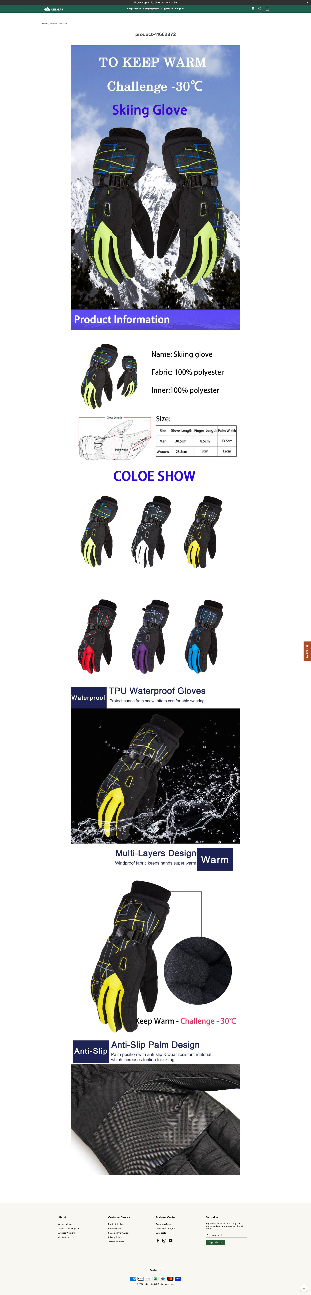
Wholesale (161, 1233)
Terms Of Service (116, 1241)
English (153, 1270)
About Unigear (65, 1224)
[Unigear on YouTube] (171, 1241)
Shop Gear (132, 8)
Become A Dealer (164, 1224)
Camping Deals (151, 8)
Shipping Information (118, 1233)
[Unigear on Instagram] (164, 1241)
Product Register (116, 1224)
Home (45, 23)
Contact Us (63, 1237)
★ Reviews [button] (307, 651)
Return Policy (114, 1228)
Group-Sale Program (166, 1228)
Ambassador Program (68, 1228)
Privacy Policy (115, 1237)
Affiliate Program (66, 1233)
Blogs (178, 8)
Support (165, 8)
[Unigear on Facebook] (158, 1241)
